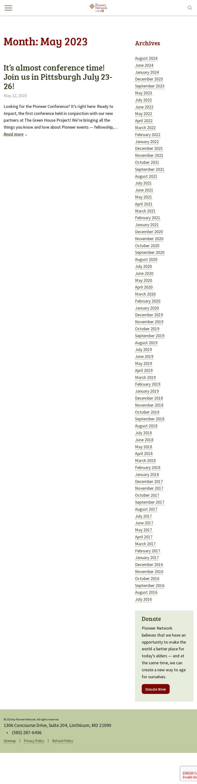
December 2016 (149, 564)
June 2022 (144, 107)
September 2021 (149, 169)
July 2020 (143, 266)
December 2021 (149, 148)
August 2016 (146, 592)
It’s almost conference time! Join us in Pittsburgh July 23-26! (58, 76)
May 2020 (143, 280)
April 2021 (144, 204)
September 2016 (149, 585)
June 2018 (144, 439)
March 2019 (145, 377)
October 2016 (147, 578)
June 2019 (144, 356)
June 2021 (144, 190)
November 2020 (149, 238)
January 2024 (147, 72)
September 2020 (149, 252)
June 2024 (144, 65)
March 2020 (145, 294)
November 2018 (149, 405)
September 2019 (149, 335)
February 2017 (147, 550)
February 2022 (147, 134)
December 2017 (149, 481)
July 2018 (143, 432)
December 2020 (149, 231)
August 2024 (146, 58)
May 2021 (143, 197)
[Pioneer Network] (98, 7)
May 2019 (143, 363)
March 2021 (145, 211)
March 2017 (145, 544)
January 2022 (147, 141)
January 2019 (147, 391)
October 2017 (147, 495)
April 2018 (144, 453)
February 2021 (147, 217)
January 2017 (147, 557)
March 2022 (145, 127)
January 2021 (147, 224)
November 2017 (149, 488)
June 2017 (144, 523)
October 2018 (147, 412)
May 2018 (143, 446)
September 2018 (149, 419)
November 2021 (149, 155)
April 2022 (144, 120)
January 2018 (147, 474)
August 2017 (146, 509)
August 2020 (146, 259)
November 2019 (149, 321)
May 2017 (143, 530)
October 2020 (147, 245)
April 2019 (144, 370)
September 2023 (149, 86)
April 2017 (144, 537)
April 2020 (144, 287)
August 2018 (146, 425)
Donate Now (155, 689)
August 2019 (146, 342)
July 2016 (143, 599)
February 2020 (147, 301)
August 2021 (146, 176)
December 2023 (149, 79)
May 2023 (143, 93)
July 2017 (143, 516)
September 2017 (149, 502)
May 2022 (143, 113)
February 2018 (147, 467)
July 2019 (143, 349)
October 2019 (147, 328)
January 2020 (147, 308)
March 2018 (145, 460)
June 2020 (144, 273)
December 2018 (149, 398)
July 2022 (143, 100)
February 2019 (147, 384)
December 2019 (149, 314)
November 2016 (149, 571)
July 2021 (143, 183)
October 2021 (147, 162)
